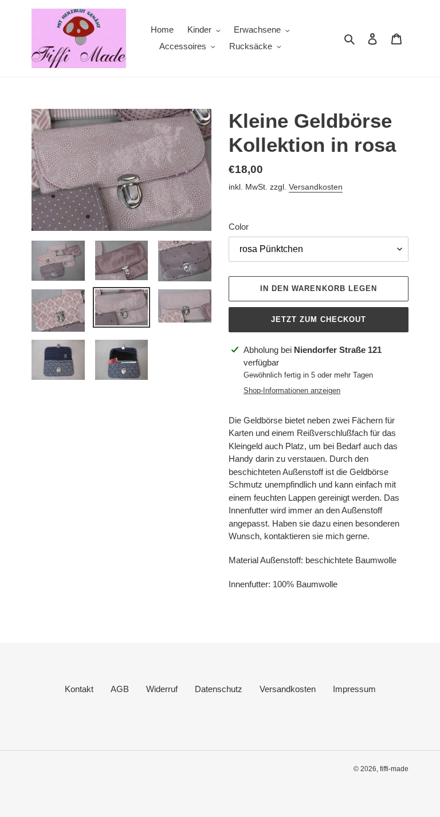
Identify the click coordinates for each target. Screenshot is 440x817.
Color (239, 226)
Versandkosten (316, 186)
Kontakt (79, 689)
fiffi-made (394, 769)
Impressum (354, 689)
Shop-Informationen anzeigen (291, 390)
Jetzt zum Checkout (319, 319)
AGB (120, 689)
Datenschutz (218, 689)
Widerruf (162, 689)
